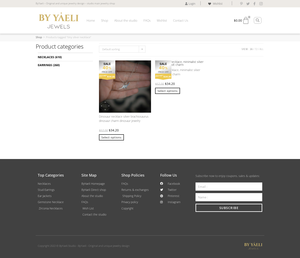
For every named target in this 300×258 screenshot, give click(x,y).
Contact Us (180, 20)
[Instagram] (261, 4)
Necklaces (46, 57)
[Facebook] (254, 4)
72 (256, 49)
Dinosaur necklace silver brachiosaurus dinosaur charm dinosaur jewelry (124, 119)
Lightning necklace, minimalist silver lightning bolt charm (177, 72)
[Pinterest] (241, 4)
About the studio (125, 20)
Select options (111, 137)
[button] (146, 65)
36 (251, 49)
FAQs (147, 20)
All (261, 49)
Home (91, 20)
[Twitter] (248, 4)
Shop (104, 20)
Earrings (45, 65)
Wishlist (162, 20)
